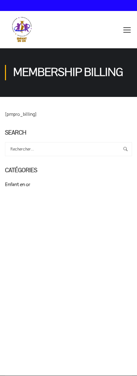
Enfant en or (17, 185)
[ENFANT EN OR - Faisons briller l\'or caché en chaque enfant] (22, 30)
